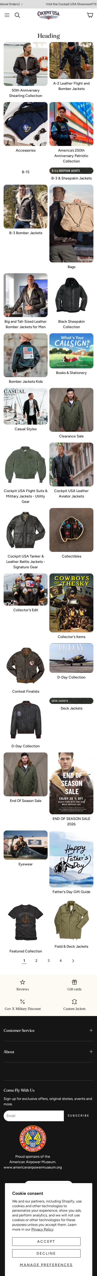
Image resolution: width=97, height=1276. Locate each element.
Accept (46, 1241)
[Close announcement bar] (92, 3)
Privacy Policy (42, 1229)
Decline (46, 1253)
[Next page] (73, 961)
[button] (7, 15)
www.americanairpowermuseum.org (33, 1167)
